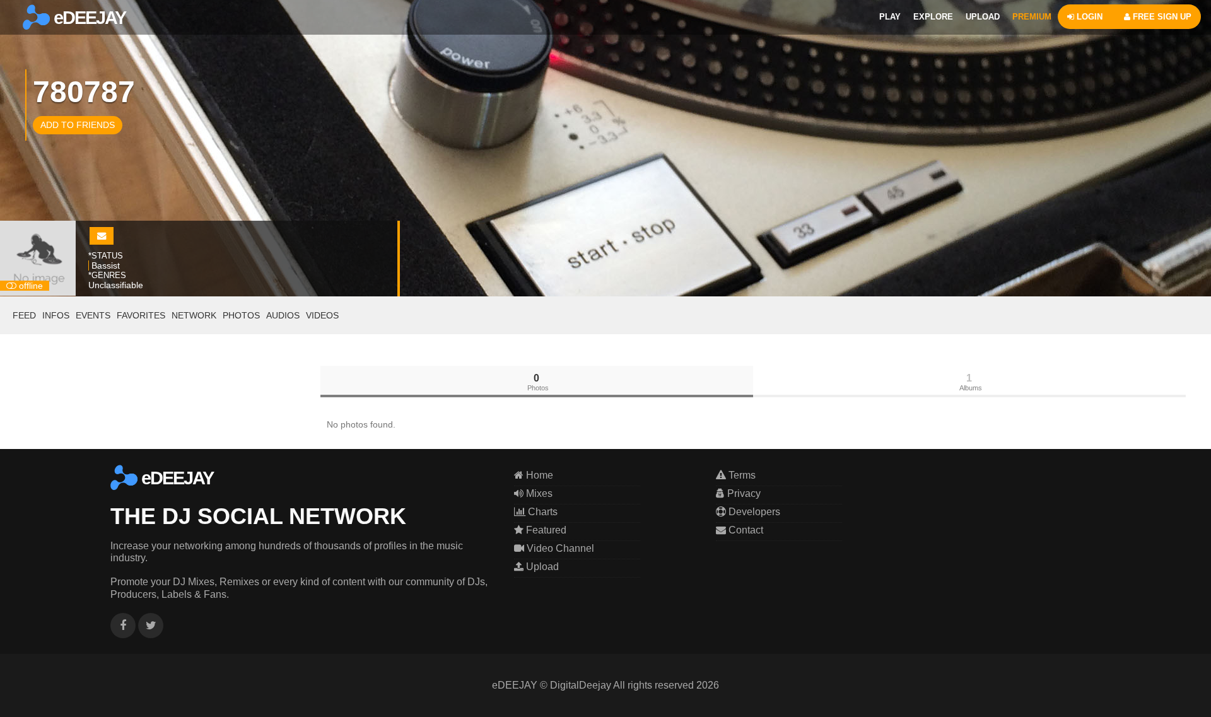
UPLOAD (983, 16)
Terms (741, 475)
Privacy (743, 493)
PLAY (890, 16)
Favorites (141, 315)
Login (1088, 16)
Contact (744, 530)
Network (194, 315)
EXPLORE (933, 16)
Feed (24, 315)
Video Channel (559, 548)
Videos (322, 315)
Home (538, 475)
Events (93, 315)
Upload (541, 566)
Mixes (538, 493)
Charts (541, 511)
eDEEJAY (88, 18)
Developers (753, 511)
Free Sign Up (1160, 16)
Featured (545, 530)
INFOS (55, 315)
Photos (241, 315)
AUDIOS (283, 315)
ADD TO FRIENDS (77, 125)
